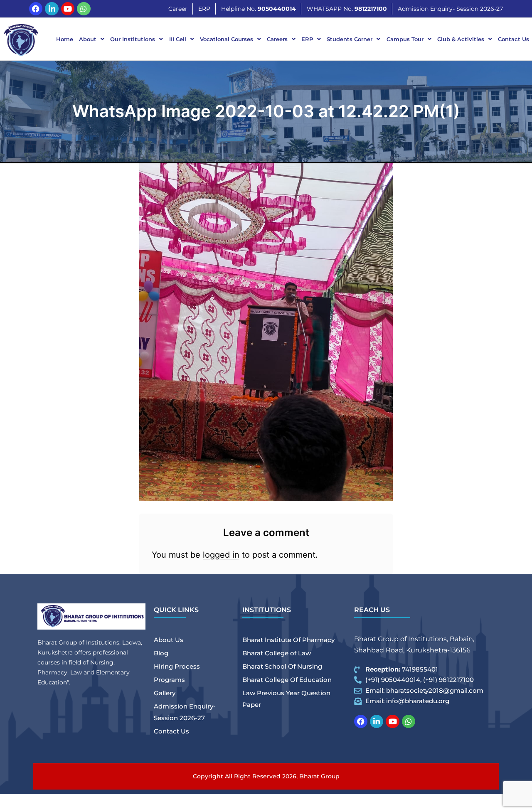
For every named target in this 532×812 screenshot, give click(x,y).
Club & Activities (460, 39)
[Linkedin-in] (51, 8)
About (87, 39)
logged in (221, 555)
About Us (168, 640)
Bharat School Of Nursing (282, 666)
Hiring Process (177, 666)
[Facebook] (35, 8)
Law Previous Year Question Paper (286, 699)
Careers (277, 39)
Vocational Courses (226, 39)
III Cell (177, 39)
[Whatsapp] (83, 8)
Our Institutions (132, 39)
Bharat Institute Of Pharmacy (288, 640)
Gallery (164, 693)
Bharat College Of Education (287, 680)
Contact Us (513, 39)
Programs (169, 680)
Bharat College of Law (276, 653)
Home (64, 39)
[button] (91, 39)
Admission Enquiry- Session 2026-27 (185, 712)
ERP (307, 39)
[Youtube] (67, 8)
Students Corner (349, 39)
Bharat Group (319, 776)
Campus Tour (405, 39)
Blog (161, 653)
